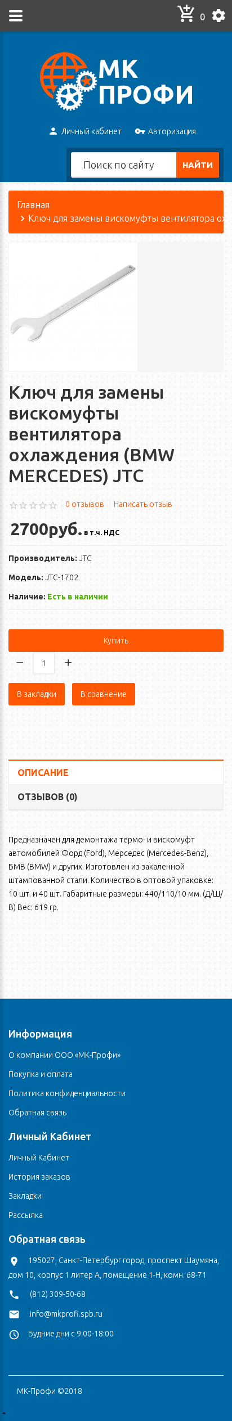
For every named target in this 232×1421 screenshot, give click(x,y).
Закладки (25, 1196)
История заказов (39, 1176)
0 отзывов (84, 504)
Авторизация (172, 131)
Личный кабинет (91, 131)
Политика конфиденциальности (67, 1093)
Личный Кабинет (38, 1157)
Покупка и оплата (40, 1074)
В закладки (36, 694)
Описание (43, 772)
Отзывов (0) (47, 797)
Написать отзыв (143, 504)
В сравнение (104, 694)
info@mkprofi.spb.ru (66, 1313)
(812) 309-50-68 (58, 1294)
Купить (116, 640)
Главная (33, 205)
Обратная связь (37, 1112)
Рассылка (25, 1215)
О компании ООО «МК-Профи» (64, 1055)
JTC (85, 558)
